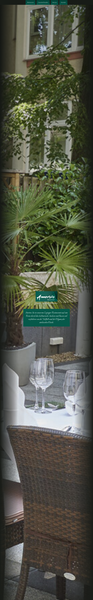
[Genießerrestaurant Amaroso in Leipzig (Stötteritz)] (46, 298)
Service (54, 2)
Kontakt (63, 2)
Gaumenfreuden (43, 2)
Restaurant (30, 2)
